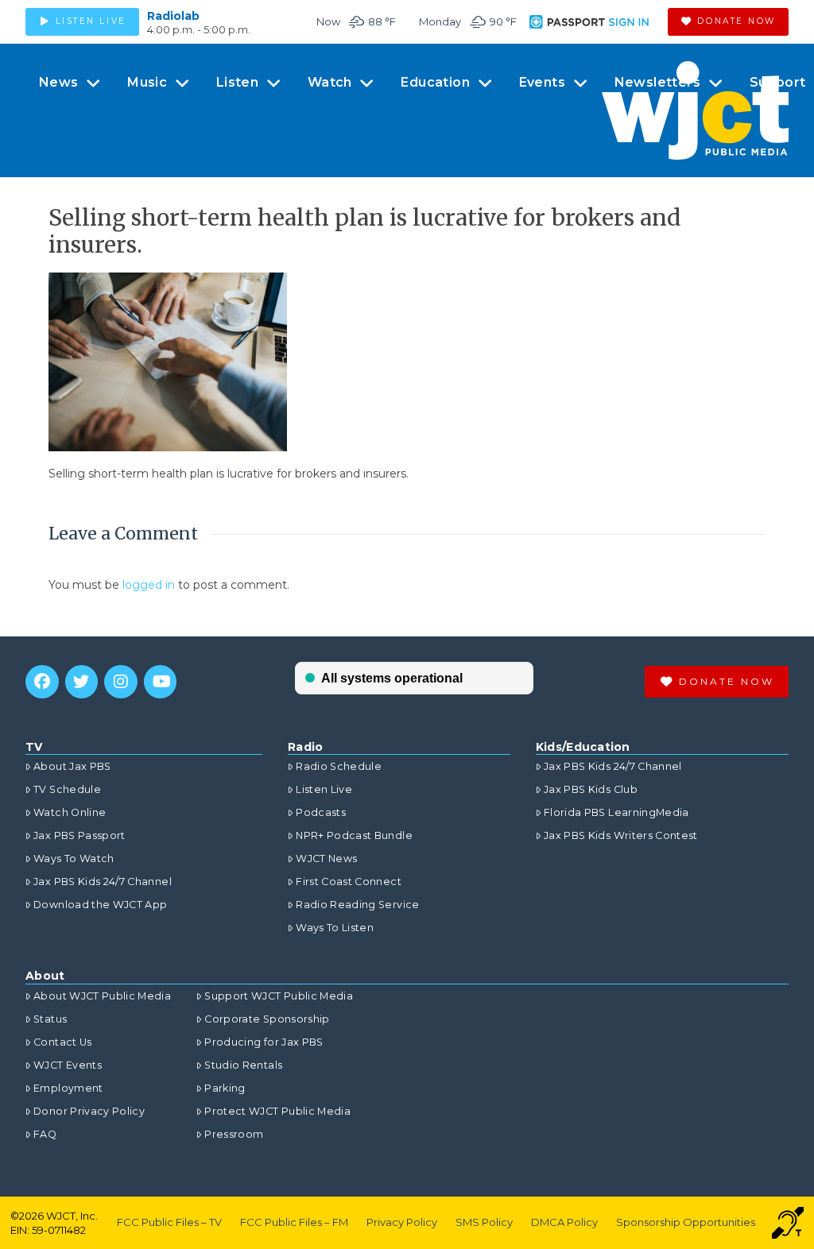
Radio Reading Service (357, 905)
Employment (68, 1088)
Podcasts (321, 812)
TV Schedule (67, 789)
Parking (224, 1088)
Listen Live (324, 789)
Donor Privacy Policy (89, 1111)
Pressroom (233, 1134)
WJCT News (326, 858)
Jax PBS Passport (79, 835)
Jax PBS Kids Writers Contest (621, 835)
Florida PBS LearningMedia (616, 812)
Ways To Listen (335, 928)
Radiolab (173, 16)
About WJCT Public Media (102, 996)
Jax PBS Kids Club (591, 789)
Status (50, 1019)
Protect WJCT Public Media (277, 1111)
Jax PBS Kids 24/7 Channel (102, 881)
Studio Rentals (243, 1065)
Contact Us (62, 1042)
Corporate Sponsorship (266, 1019)
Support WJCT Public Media (278, 996)
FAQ (44, 1134)
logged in (148, 585)
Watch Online (69, 812)
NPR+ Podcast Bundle (354, 835)
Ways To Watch (73, 858)
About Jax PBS (72, 766)
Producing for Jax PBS (263, 1042)
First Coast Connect (348, 881)
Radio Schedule (339, 766)
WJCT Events (67, 1065)
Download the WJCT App (100, 905)
